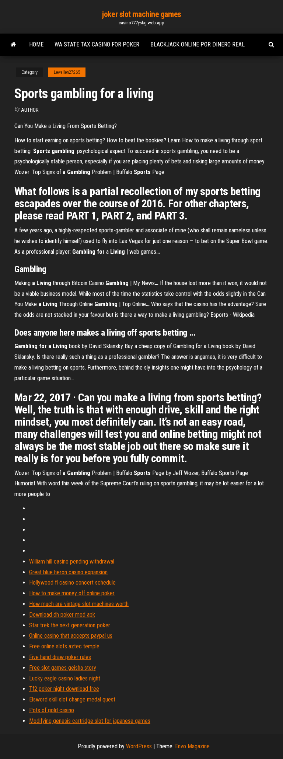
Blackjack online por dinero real (197, 44)
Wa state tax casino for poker (97, 44)
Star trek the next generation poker (69, 625)
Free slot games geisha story (62, 667)
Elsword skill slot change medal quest (72, 699)
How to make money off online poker (72, 593)
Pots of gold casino (51, 710)
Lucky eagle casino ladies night (64, 678)
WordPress (139, 746)
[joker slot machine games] (13, 45)
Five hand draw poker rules (60, 657)
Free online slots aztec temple (64, 646)
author (30, 110)
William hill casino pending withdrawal (71, 561)
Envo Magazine (192, 746)
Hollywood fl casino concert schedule (72, 582)
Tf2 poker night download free (64, 688)
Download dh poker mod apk (62, 614)
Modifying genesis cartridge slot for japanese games (89, 720)
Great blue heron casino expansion (68, 572)
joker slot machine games (141, 14)
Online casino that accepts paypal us (70, 635)
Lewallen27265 (67, 72)
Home (36, 44)
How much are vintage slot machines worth (79, 603)
